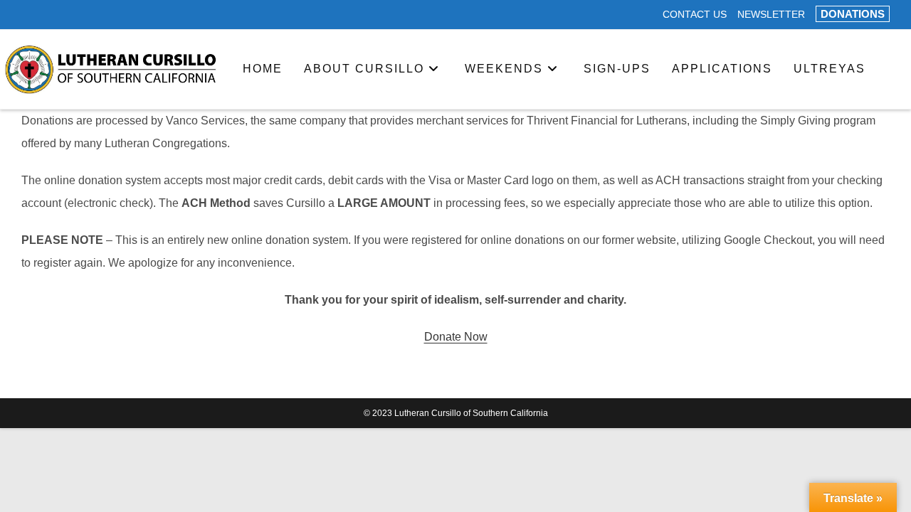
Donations (853, 14)
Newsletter (771, 14)
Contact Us (695, 14)
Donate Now (456, 337)
